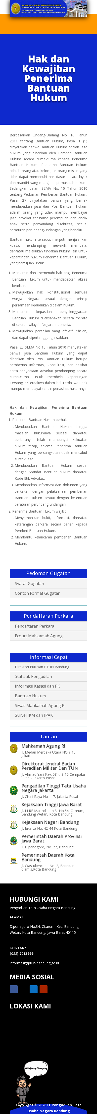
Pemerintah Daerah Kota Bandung (47, 857)
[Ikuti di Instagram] (34, 989)
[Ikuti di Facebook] (14, 989)
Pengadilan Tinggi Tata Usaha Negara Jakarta (53, 788)
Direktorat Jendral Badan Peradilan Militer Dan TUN (49, 766)
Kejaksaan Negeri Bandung (50, 822)
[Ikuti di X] (24, 989)
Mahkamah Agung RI (43, 746)
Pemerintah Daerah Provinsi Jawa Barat (51, 838)
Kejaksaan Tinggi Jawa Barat (51, 804)
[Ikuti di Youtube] (44, 989)
